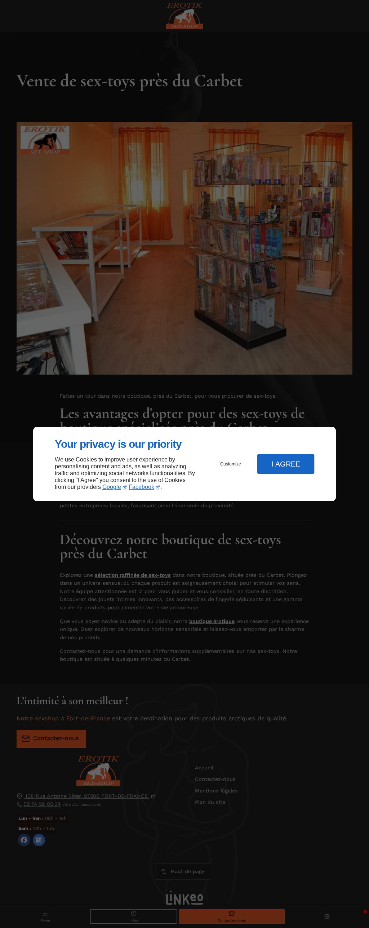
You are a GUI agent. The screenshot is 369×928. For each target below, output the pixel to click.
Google (111, 487)
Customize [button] (230, 464)
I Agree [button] (285, 464)
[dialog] (184, 464)
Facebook (141, 487)
